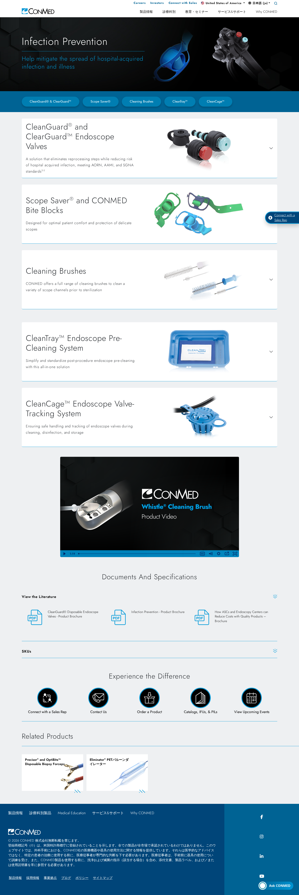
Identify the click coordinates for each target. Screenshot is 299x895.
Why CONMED (144, 813)
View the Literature (39, 596)
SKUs (26, 651)
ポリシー (81, 878)
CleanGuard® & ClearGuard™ (50, 101)
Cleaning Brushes (141, 101)
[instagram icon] (261, 837)
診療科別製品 (40, 813)
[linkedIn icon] (261, 856)
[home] (38, 11)
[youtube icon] (261, 876)
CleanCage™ (215, 101)
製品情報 (15, 813)
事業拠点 (50, 878)
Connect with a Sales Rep (284, 217)
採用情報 (32, 878)
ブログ (66, 878)
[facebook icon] (261, 817)
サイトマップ (102, 878)
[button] (223, 3)
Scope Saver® (100, 101)
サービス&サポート (108, 813)
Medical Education (72, 813)
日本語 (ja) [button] (260, 3)
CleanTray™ (180, 101)
